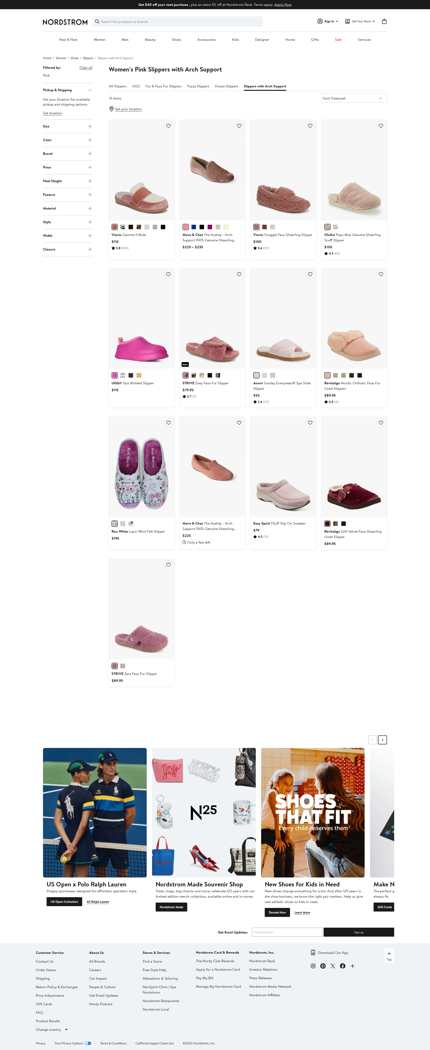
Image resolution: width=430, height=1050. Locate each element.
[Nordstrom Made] (204, 812)
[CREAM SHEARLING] (147, 227)
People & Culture (102, 986)
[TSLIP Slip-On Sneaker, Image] (283, 467)
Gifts (315, 39)
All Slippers (118, 86)
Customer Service (50, 952)
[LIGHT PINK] (114, 227)
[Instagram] (313, 966)
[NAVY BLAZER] (131, 227)
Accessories (206, 39)
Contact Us (45, 961)
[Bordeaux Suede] (210, 227)
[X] (332, 966)
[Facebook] (342, 966)
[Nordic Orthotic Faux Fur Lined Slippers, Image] (354, 318)
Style (47, 221)
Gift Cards (385, 907)
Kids (235, 39)
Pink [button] (46, 75)
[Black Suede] (202, 227)
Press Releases (260, 977)
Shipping (43, 978)
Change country (48, 1029)
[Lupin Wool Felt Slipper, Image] (141, 467)
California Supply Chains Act (154, 1043)
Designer (262, 39)
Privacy (41, 1043)
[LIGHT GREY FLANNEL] (155, 227)
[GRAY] (335, 375)
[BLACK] (131, 375)
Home (290, 39)
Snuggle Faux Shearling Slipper (282, 234)
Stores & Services (156, 952)
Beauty (150, 39)
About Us (96, 952)
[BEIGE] (202, 375)
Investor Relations (263, 969)
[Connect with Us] (352, 966)
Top (389, 959)
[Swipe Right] (382, 739)
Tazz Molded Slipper (133, 382)
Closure (49, 249)
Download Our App (333, 952)
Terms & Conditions (113, 1043)
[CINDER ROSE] (256, 227)
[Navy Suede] (193, 227)
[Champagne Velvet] (185, 227)
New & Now (68, 39)
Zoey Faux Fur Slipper (206, 382)
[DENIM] (131, 523)
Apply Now (283, 4)
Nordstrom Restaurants (161, 1000)
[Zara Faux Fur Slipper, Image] (141, 609)
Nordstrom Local (156, 1009)
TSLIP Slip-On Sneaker (279, 523)
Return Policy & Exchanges (57, 986)
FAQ (39, 1012)
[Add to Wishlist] (168, 125)
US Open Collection (64, 901)
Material (49, 208)
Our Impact (98, 978)
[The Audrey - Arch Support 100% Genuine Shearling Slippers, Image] (212, 170)
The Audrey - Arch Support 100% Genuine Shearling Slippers (208, 240)
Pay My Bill (204, 977)
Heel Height (52, 180)
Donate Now (277, 912)
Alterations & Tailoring (160, 978)
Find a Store (152, 961)
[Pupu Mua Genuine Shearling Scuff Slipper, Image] (354, 170)
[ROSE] (327, 375)
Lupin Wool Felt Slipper (138, 531)
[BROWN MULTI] (139, 227)
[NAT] (264, 375)
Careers (95, 969)
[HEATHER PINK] (114, 666)
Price (47, 167)
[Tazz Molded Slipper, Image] (141, 318)
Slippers (88, 58)
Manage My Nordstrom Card (218, 986)
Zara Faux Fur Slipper (134, 673)
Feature (49, 194)
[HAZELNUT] (264, 227)
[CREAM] (272, 227)
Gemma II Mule (129, 234)
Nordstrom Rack (262, 960)
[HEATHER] (185, 375)
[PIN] (256, 375)
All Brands (97, 961)
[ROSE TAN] (327, 523)
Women (99, 39)
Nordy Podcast (100, 1003)
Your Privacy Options (69, 1043)
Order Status (46, 969)
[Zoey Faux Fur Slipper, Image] (212, 318)
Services (364, 39)
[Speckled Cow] (226, 227)
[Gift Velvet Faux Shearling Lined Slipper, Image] (354, 467)
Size (46, 126)
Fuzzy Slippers (198, 86)
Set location (52, 112)
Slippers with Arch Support (265, 86)
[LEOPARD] (193, 375)
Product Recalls (48, 1020)
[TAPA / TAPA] (335, 227)
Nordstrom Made (171, 907)
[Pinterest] (323, 966)
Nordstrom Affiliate (264, 994)
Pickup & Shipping (57, 89)
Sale (338, 39)
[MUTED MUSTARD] (139, 375)
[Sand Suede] (218, 227)
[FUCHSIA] (114, 523)
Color (47, 139)
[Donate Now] (313, 812)
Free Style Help (154, 969)
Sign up (358, 932)
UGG (136, 86)
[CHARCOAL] (218, 375)
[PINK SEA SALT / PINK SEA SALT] (327, 227)
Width (47, 235)
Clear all (86, 67)
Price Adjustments (50, 995)
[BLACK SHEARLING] (163, 227)
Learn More (302, 912)
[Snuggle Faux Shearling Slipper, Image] (283, 170)
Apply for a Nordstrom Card (218, 969)
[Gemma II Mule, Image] (141, 170)
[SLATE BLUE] (343, 523)
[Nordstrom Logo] (65, 22)
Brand (47, 153)
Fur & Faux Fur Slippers (164, 86)
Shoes (176, 39)
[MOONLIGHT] (122, 375)
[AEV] (272, 375)
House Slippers (226, 86)
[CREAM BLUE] (343, 375)
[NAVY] (359, 375)
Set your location (128, 108)
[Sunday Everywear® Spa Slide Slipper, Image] (283, 318)
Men (125, 39)
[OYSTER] (122, 523)
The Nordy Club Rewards (215, 960)
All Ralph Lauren (98, 901)
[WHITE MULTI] (122, 227)
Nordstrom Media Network (270, 986)
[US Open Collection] (95, 812)
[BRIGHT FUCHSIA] (114, 375)
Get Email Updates (103, 995)
